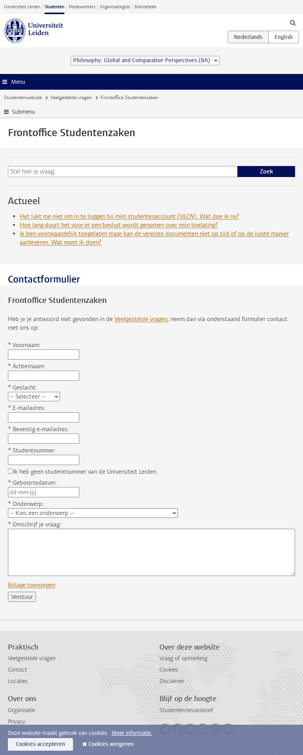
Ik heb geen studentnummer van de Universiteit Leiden (84, 472)
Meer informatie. (132, 733)
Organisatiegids (115, 7)
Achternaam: (26, 366)
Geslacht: (22, 387)
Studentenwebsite (23, 97)
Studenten (54, 7)
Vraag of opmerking (183, 658)
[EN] (283, 37)
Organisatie (21, 710)
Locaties (18, 681)
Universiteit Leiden (22, 7)
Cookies (168, 670)
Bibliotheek (146, 7)
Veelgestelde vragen (71, 97)
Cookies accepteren (40, 744)
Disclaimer (171, 681)
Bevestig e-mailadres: (38, 429)
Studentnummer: (32, 450)
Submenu (23, 112)
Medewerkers (82, 7)
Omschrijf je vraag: (34, 524)
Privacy (16, 721)
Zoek (266, 171)
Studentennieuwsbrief (186, 710)
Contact (17, 670)
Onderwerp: (26, 504)
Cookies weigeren (111, 744)
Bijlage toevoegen (31, 585)
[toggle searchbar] (292, 22)
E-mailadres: (26, 408)
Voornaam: (24, 345)
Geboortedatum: (32, 483)
